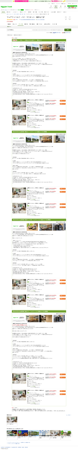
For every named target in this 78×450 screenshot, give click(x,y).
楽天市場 (69, 3)
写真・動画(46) (32, 24)
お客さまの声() (47, 24)
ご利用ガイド (53, 3)
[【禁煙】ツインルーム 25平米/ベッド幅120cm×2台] (19, 119)
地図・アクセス (39, 24)
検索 (68, 29)
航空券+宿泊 (58, 32)
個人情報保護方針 (8, 447)
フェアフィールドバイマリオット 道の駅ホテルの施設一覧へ (19, 442)
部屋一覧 (26, 24)
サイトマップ (58, 3)
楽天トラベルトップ (10, 14)
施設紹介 (9, 24)
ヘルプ (49, 3)
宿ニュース (15, 24)
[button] (25, 103)
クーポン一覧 (54, 24)
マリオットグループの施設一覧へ (14, 443)
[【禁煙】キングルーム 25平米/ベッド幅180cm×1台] (19, 103)
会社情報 (2, 447)
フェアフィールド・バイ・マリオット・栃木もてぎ (26, 17)
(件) (17, 19)
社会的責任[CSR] (14, 447)
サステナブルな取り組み (40, 19)
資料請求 (26, 447)
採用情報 (19, 447)
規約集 (23, 447)
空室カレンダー (62, 100)
